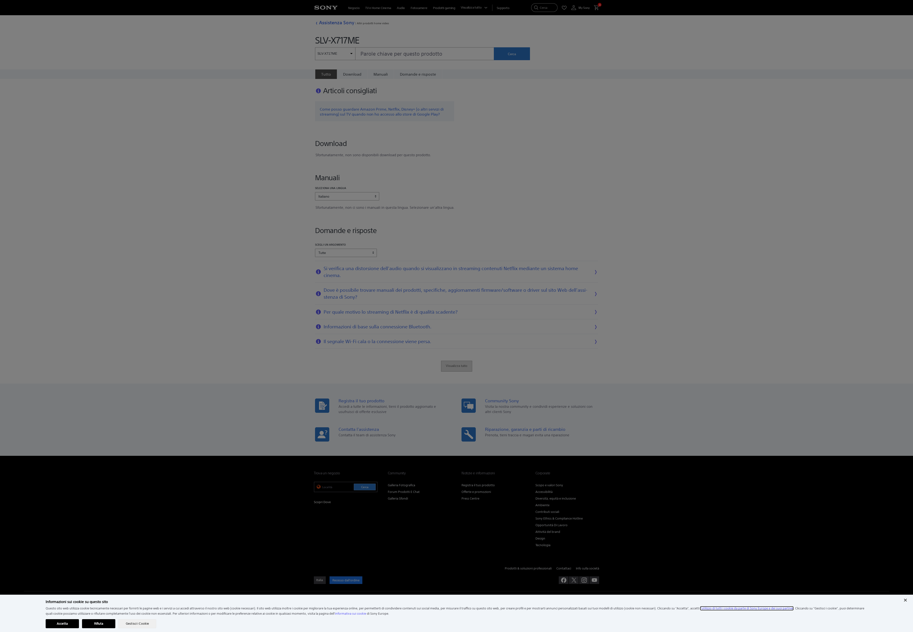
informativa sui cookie (350, 614)
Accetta (62, 624)
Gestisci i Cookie (137, 624)
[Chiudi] (905, 600)
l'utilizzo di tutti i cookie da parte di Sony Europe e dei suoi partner (746, 608)
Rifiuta (98, 624)
